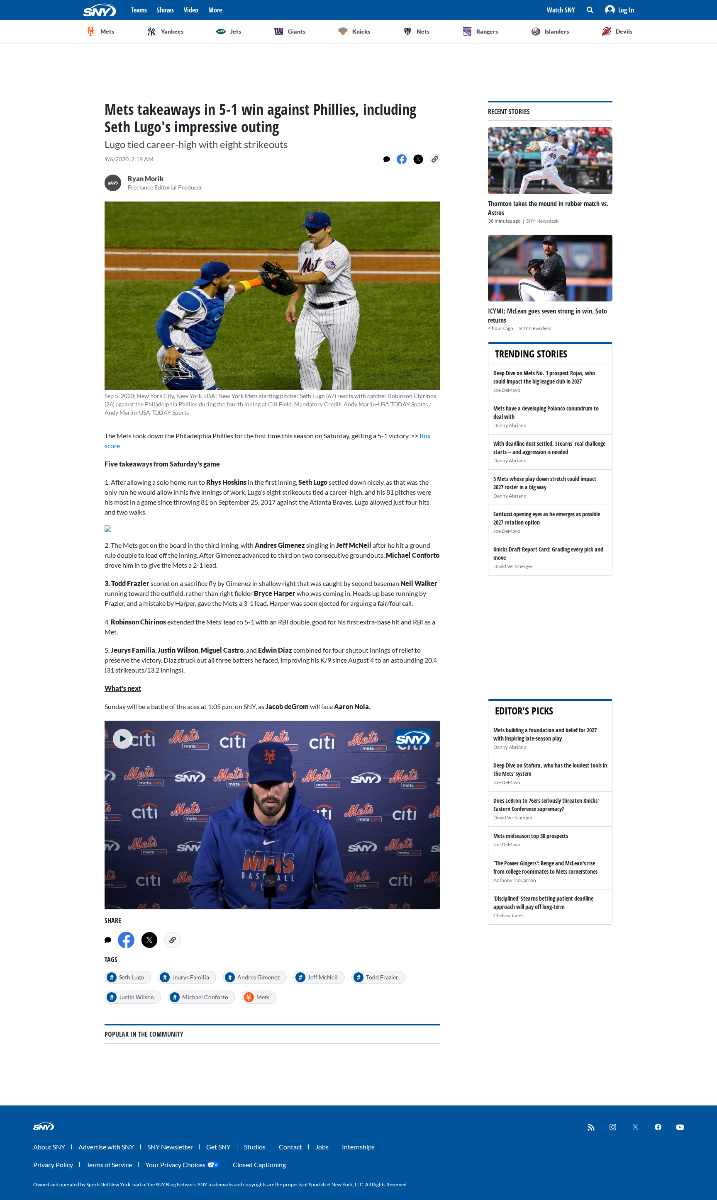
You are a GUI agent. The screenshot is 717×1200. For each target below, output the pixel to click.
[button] (619, 10)
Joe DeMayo (506, 390)
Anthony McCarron (514, 880)
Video (191, 10)
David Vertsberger (513, 566)
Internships (358, 1147)
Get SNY (218, 1147)
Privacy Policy (53, 1164)
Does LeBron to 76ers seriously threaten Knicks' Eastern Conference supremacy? (546, 805)
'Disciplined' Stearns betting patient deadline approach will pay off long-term (543, 902)
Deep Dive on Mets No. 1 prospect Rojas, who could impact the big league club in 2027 (544, 377)
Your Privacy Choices (175, 1164)
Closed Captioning (259, 1164)
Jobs (322, 1147)
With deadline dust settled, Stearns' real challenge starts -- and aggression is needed (549, 448)
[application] (272, 815)
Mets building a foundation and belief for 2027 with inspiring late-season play (545, 734)
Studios (255, 1147)
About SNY (49, 1147)
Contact (290, 1147)
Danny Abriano (510, 425)
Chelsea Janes (508, 915)
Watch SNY (561, 10)
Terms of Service (109, 1164)
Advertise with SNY (106, 1147)
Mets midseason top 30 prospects (530, 836)
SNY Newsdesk (542, 221)
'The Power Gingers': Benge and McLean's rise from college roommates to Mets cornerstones (545, 867)
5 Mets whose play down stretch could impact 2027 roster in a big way (544, 483)
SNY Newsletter (170, 1147)
